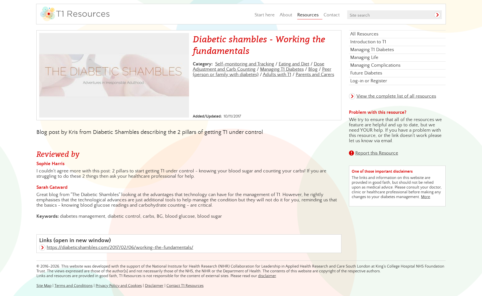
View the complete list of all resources (396, 96)
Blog (313, 69)
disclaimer (267, 276)
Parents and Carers (315, 74)
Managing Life (364, 57)
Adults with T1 (277, 74)
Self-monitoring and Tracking (244, 64)
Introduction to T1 (368, 42)
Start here (265, 15)
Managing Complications (375, 65)
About (286, 15)
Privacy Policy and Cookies (119, 285)
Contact (332, 15)
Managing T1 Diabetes (282, 69)
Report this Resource (376, 153)
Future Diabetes (366, 73)
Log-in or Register (368, 81)
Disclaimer (154, 285)
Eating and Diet (294, 64)
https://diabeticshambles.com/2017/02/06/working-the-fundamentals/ (120, 247)
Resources (308, 15)
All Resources (364, 34)
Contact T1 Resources (185, 285)
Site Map (43, 285)
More (425, 197)
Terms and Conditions (73, 285)
